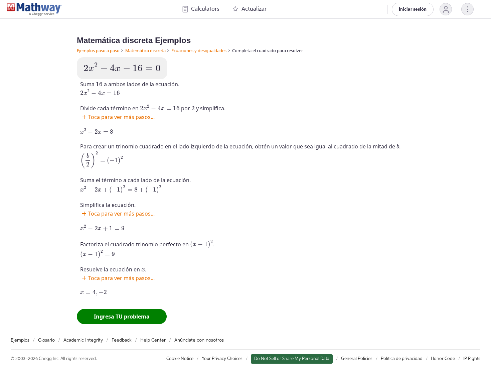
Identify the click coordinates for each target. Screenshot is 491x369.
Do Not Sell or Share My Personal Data (291, 359)
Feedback (122, 340)
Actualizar (254, 9)
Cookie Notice (179, 359)
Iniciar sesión (413, 9)
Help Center (153, 340)
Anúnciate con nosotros (199, 340)
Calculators (205, 9)
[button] (446, 9)
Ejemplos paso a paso (98, 50)
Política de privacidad (402, 359)
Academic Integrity (83, 340)
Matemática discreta (145, 50)
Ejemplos (20, 340)
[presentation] (122, 67)
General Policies (356, 359)
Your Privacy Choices (222, 359)
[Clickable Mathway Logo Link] (34, 9)
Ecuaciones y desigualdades (198, 50)
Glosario (46, 340)
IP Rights (471, 359)
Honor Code (443, 359)
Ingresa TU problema (122, 316)
